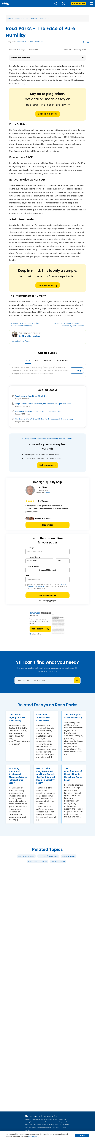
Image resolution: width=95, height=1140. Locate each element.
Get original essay (47, 113)
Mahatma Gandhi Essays (37, 861)
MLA (37, 360)
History (34, 18)
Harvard (47, 360)
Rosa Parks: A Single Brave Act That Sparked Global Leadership (25, 324)
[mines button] (28, 570)
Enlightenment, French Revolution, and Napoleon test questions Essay (43, 404)
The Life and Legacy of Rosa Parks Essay (17, 717)
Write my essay (47, 465)
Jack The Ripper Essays (26, 856)
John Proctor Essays (58, 861)
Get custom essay (47, 285)
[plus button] (67, 570)
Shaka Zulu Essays (68, 856)
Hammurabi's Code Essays (48, 856)
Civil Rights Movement (24, 41)
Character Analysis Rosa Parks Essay (43, 717)
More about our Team (21, 341)
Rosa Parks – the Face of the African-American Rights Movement (69, 324)
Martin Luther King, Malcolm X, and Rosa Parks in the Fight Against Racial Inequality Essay (45, 775)
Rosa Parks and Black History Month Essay (31, 396)
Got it (82, 1135)
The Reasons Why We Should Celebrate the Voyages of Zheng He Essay (44, 419)
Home (10, 18)
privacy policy (40, 586)
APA (28, 360)
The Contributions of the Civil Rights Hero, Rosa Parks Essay (73, 774)
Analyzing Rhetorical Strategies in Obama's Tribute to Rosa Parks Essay (18, 775)
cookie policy (33, 1136)
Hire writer (47, 524)
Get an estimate (47, 595)
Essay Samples (22, 18)
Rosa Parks (44, 18)
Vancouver (63, 360)
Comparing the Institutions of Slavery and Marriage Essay (38, 411)
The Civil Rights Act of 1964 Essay (73, 716)
